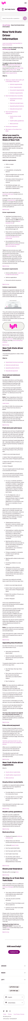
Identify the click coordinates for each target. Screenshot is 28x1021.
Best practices (14, 123)
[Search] (25, 18)
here (8, 255)
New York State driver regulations (12, 112)
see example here (13, 222)
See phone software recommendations (13, 245)
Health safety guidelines (17, 121)
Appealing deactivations (17, 106)
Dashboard (9, 339)
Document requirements (17, 90)
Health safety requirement (13, 775)
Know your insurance (12, 126)
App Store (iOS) (19, 68)
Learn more (5, 403)
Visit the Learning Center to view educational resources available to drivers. (12, 742)
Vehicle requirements (16, 84)
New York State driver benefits (14, 96)
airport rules (15, 845)
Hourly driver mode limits (13, 772)
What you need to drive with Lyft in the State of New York (15, 80)
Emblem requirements (16, 93)
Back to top (5, 209)
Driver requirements (15, 87)
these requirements (11, 73)
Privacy (10, 1014)
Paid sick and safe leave (16, 103)
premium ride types (8, 194)
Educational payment (16, 109)
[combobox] (11, 18)
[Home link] (3, 3)
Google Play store (11, 70)
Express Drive (11, 200)
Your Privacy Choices (19, 1014)
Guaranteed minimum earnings (14, 362)
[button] (25, 3)
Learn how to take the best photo (15, 273)
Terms (4, 1014)
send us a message (7, 887)
